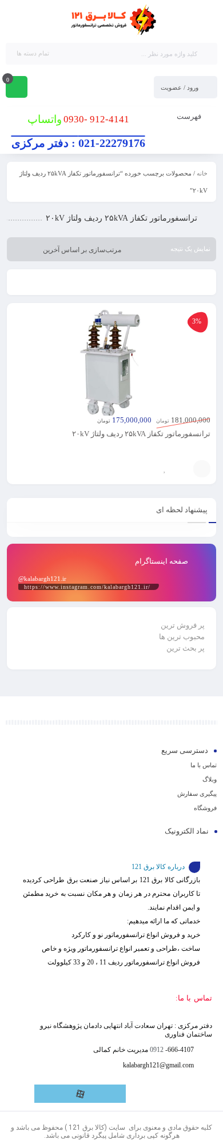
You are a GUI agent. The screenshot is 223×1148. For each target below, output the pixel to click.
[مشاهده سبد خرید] (16, 88)
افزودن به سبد (201, 468)
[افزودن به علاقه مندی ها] (164, 468)
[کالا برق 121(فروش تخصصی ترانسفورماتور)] (111, 20)
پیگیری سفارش (197, 793)
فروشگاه (205, 807)
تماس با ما (203, 765)
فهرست (190, 116)
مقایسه (181, 468)
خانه (202, 173)
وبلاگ (209, 779)
